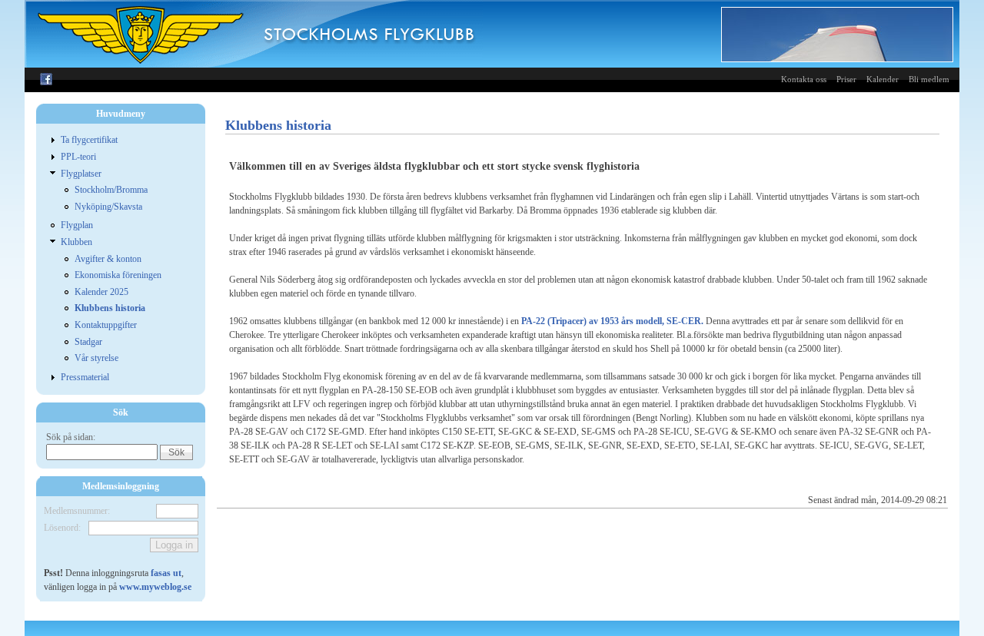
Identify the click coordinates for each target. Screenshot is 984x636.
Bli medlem (929, 79)
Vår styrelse (96, 358)
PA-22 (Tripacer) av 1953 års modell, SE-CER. (612, 321)
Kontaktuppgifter (106, 325)
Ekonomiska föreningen (118, 275)
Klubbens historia (110, 308)
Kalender (882, 79)
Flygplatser (81, 173)
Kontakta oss (803, 79)
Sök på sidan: (70, 437)
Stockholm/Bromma (111, 189)
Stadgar (88, 341)
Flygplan (77, 225)
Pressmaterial (85, 377)
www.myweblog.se (155, 586)
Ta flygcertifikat (89, 139)
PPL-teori (78, 156)
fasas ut (166, 573)
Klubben (76, 242)
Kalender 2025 (101, 292)
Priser (846, 79)
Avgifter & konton (108, 258)
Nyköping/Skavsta (108, 206)
